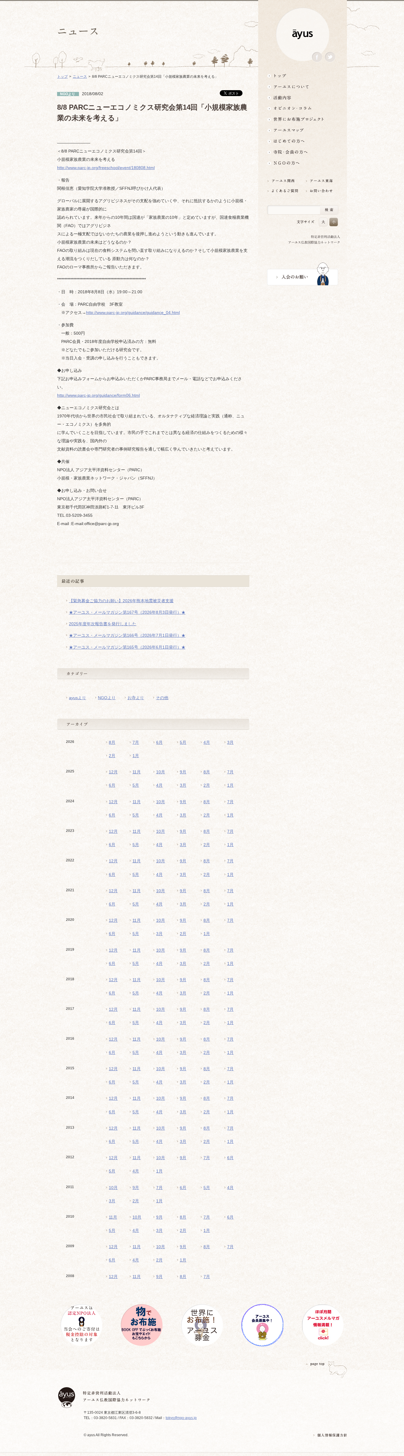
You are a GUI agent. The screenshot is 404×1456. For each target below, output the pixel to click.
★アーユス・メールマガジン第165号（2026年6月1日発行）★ (127, 647)
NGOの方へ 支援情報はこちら (302, 163)
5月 (183, 742)
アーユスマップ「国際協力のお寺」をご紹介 (302, 130)
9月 (183, 772)
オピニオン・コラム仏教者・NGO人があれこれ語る (302, 108)
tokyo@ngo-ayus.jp (181, 1418)
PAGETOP (315, 1364)
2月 (112, 755)
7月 (135, 742)
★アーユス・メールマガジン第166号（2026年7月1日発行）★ (127, 635)
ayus (302, 34)
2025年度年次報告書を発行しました (102, 623)
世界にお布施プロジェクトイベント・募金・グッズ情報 (302, 119)
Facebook (317, 57)
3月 (230, 742)
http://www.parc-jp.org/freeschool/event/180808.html (106, 167)
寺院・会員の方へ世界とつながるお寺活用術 (302, 152)
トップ (302, 75)
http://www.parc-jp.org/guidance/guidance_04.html (133, 312)
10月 (160, 772)
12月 (113, 772)
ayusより (77, 697)
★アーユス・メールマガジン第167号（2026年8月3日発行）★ (127, 612)
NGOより (107, 697)
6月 (159, 742)
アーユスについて (302, 86)
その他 (162, 697)
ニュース (80, 76)
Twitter (330, 57)
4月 (206, 742)
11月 (136, 772)
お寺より (135, 697)
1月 (135, 755)
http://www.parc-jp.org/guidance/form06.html (98, 395)
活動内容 (302, 97)
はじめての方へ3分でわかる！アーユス (302, 141)
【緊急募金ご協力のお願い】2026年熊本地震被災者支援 (121, 600)
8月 (112, 742)
